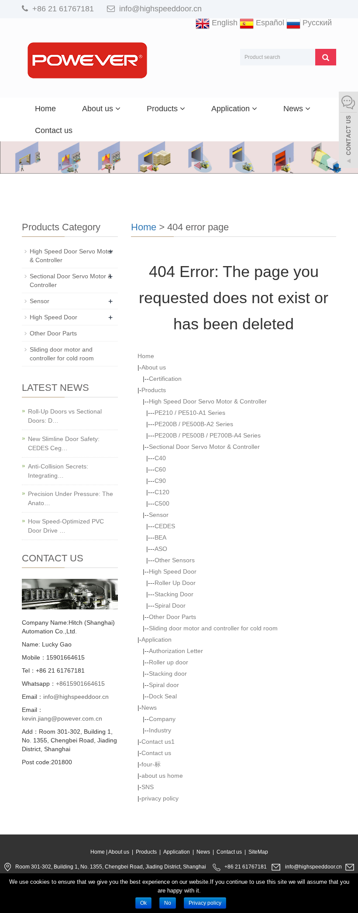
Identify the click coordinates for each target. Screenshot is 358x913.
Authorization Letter (176, 650)
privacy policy (160, 798)
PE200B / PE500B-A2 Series (194, 424)
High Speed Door (172, 571)
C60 (160, 469)
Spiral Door (170, 605)
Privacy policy (205, 903)
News (294, 108)
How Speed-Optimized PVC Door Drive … (66, 526)
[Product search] (325, 57)
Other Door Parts (172, 616)
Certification (165, 378)
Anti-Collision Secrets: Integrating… (58, 471)
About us (98, 108)
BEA (160, 537)
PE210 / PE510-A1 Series (190, 412)
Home (45, 108)
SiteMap (258, 852)
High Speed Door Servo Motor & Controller (208, 401)
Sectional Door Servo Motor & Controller (204, 446)
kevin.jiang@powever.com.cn (62, 718)
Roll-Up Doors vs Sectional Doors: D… (65, 416)
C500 (162, 503)
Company (162, 718)
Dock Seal (163, 696)
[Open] (348, 131)
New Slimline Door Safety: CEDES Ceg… (64, 443)
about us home (162, 775)
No (167, 903)
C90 (160, 480)
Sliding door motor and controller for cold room (213, 628)
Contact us (53, 130)
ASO (161, 548)
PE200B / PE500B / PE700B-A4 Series (208, 435)
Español (269, 22)
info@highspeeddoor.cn (160, 8)
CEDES (165, 526)
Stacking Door (174, 594)
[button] (117, 108)
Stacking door (168, 673)
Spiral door (164, 684)
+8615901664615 (80, 683)
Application (231, 108)
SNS (147, 786)
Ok (143, 903)
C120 (162, 492)
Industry (160, 730)
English (224, 22)
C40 (160, 458)
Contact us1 (158, 741)
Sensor (159, 514)
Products (163, 108)
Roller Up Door (175, 582)
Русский (316, 22)
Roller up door (168, 662)
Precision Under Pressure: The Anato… (70, 498)
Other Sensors (175, 560)
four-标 (151, 764)
